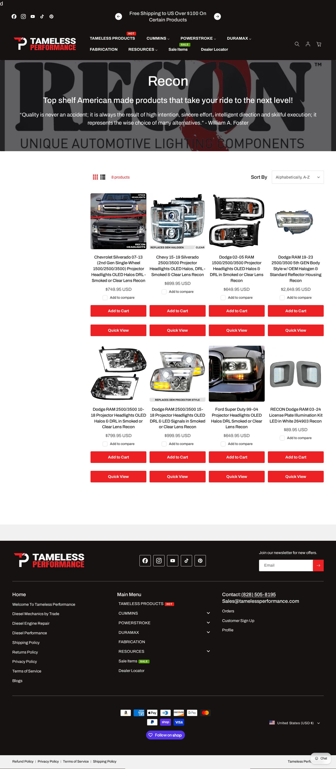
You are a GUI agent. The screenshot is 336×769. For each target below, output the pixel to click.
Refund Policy (22, 761)
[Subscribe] (318, 565)
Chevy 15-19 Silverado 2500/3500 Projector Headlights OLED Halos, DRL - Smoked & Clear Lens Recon (177, 266)
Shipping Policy (104, 761)
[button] (297, 44)
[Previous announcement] (118, 16)
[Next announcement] (217, 16)
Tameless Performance (306, 761)
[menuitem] (112, 38)
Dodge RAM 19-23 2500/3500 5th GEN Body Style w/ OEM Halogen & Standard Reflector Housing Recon (295, 269)
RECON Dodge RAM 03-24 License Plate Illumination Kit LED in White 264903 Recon (295, 415)
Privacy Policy (48, 761)
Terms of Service (76, 761)
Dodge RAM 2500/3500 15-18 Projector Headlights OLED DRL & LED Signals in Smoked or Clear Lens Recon (177, 418)
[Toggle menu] (208, 612)
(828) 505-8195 (258, 594)
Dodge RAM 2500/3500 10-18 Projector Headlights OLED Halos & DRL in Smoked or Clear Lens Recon (118, 418)
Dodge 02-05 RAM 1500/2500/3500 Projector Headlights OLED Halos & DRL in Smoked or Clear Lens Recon (236, 269)
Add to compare (122, 297)
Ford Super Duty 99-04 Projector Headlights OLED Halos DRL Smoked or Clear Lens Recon (236, 418)
